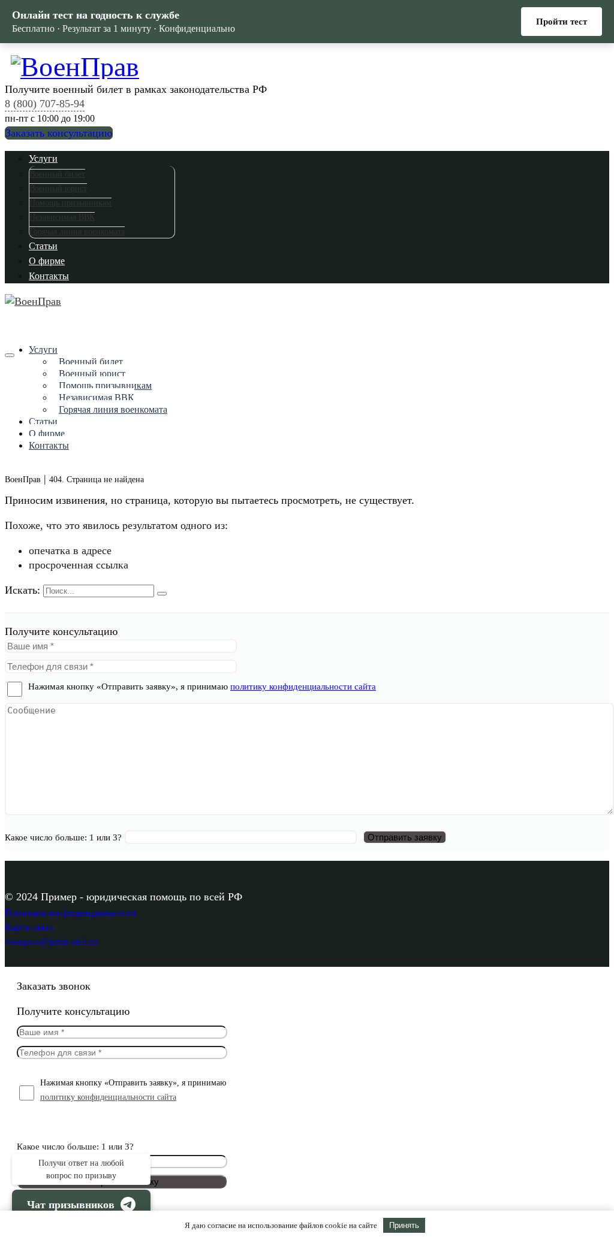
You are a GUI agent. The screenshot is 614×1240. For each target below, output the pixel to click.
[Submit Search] (162, 593)
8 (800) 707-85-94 (45, 104)
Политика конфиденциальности (70, 913)
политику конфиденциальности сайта (303, 686)
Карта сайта (29, 927)
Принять (404, 1225)
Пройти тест (561, 21)
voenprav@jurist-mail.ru (51, 941)
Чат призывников (71, 1205)
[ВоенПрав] (310, 65)
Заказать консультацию (58, 133)
